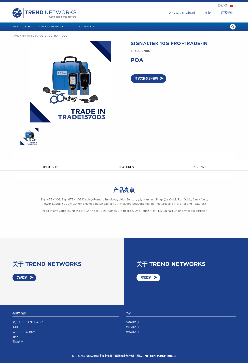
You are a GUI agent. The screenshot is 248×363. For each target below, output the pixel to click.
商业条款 (17, 341)
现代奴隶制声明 (124, 356)
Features (126, 167)
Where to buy (23, 332)
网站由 (140, 356)
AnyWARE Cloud (182, 13)
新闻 (15, 327)
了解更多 (22, 277)
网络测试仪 (132, 332)
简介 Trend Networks (29, 322)
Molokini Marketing (158, 356)
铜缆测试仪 (27, 36)
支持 (208, 13)
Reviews (199, 167)
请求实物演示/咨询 (146, 78)
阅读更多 (146, 277)
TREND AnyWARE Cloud (53, 27)
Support (85, 27)
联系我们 (227, 13)
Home (15, 36)
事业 (15, 337)
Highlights (51, 167)
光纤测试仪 (132, 327)
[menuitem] (182, 13)
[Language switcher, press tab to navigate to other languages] (232, 6)
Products (19, 27)
